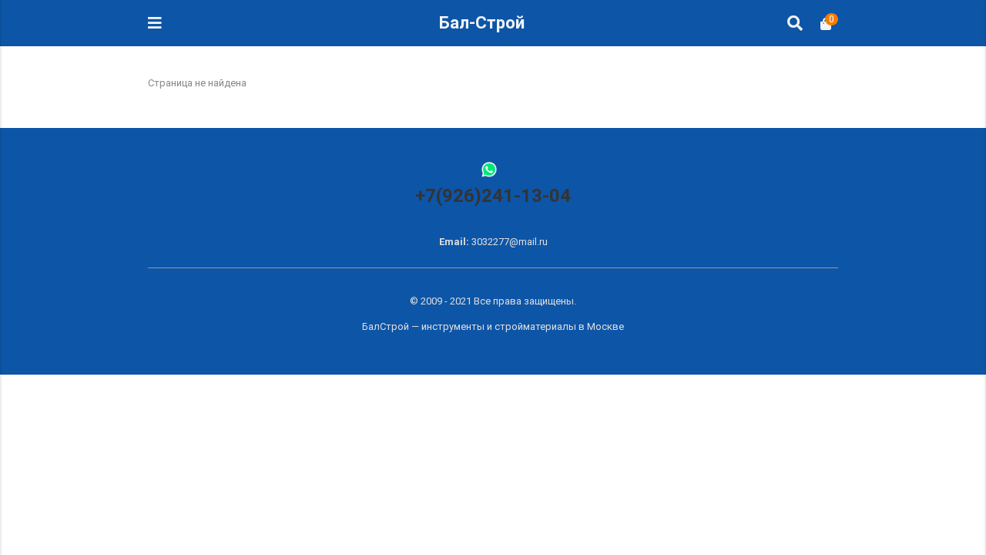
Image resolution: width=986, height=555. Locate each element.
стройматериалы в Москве (559, 326)
